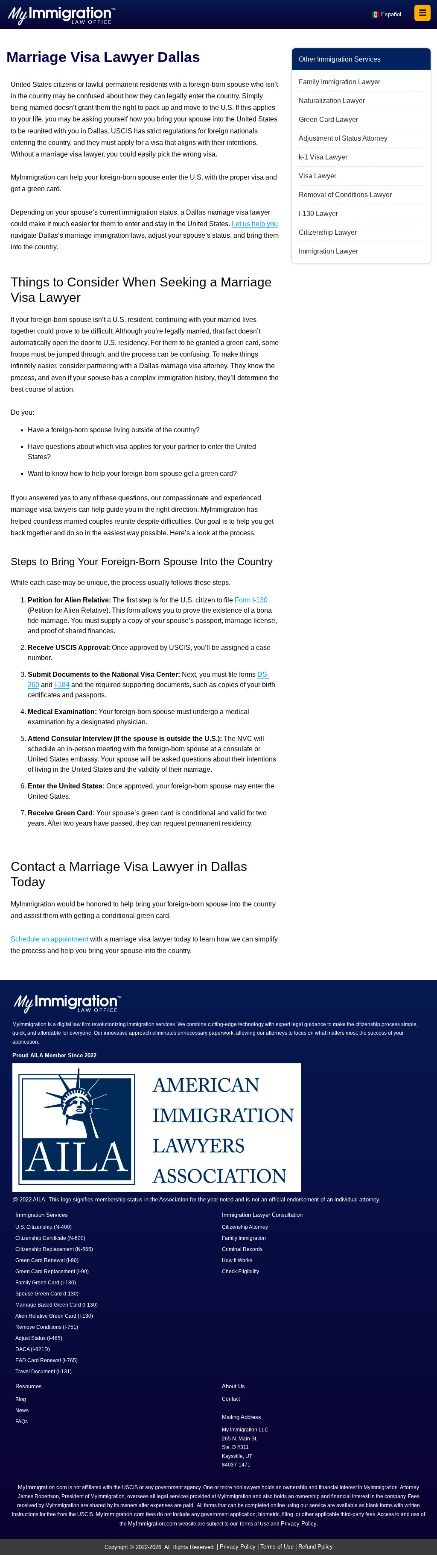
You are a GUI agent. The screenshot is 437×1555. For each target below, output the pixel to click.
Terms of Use (277, 1546)
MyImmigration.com (42, 1487)
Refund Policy (315, 1546)
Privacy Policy (299, 1523)
